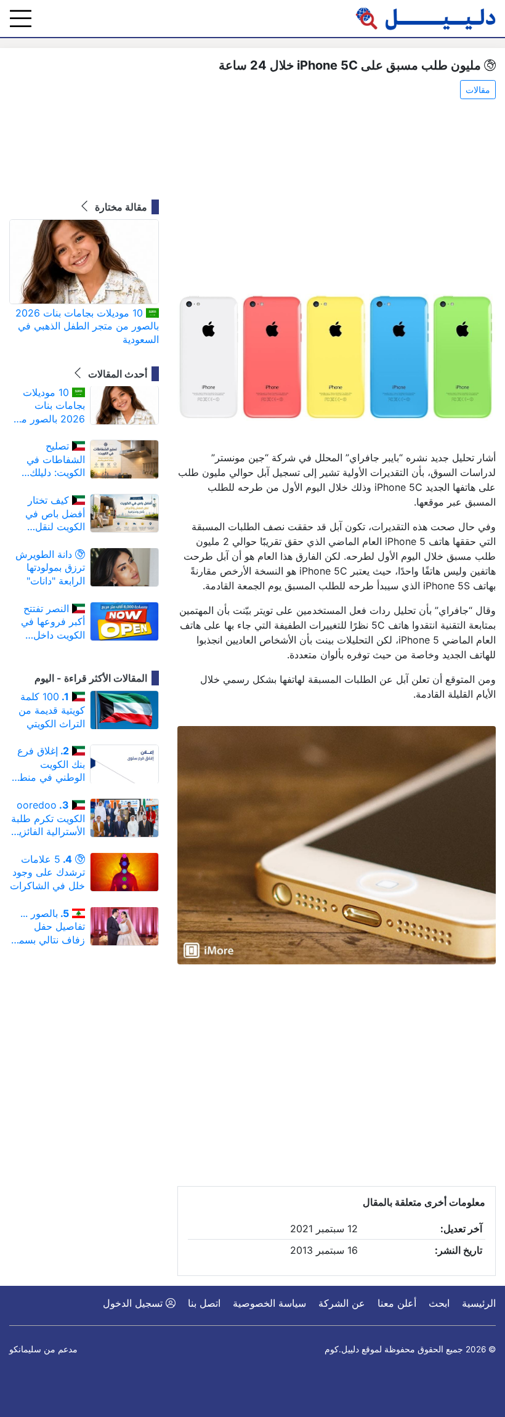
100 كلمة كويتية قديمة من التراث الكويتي (51, 709)
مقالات (478, 89)
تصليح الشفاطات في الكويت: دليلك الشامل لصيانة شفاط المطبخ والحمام (55, 460)
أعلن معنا (397, 1303)
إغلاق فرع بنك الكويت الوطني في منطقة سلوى (47, 765)
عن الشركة (341, 1303)
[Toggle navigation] (20, 18)
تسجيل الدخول (134, 1303)
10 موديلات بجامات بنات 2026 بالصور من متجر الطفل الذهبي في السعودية (87, 326)
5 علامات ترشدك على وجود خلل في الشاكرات (47, 872)
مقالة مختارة (119, 207)
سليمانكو (25, 1349)
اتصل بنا (204, 1303)
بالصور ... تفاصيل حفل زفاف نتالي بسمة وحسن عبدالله (49, 927)
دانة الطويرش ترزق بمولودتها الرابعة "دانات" (50, 567)
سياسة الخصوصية (269, 1303)
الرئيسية (479, 1303)
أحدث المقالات (116, 374)
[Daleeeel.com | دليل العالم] (425, 18)
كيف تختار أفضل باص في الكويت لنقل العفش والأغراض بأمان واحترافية (51, 514)
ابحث (439, 1303)
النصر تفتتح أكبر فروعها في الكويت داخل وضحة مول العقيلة (53, 622)
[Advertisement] (336, 197)
